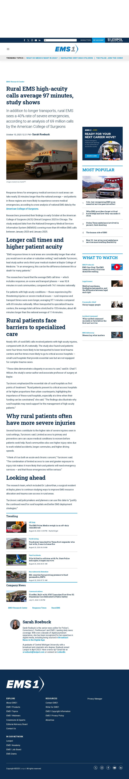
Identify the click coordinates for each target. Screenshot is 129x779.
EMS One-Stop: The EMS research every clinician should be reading (93, 269)
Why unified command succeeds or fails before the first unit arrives (94, 321)
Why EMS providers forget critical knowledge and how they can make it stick (103, 213)
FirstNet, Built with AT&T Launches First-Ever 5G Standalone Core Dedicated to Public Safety (51, 595)
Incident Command (90, 316)
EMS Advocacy (88, 333)
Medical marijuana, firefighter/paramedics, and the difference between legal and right (95, 289)
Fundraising (34, 539)
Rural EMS (56, 608)
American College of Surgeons (22, 208)
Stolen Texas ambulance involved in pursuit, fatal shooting (102, 224)
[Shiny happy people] (117, 304)
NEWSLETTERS (85, 40)
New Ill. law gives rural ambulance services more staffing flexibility (102, 241)
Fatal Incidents (35, 555)
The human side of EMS (96, 233)
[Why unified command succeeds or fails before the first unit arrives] (117, 318)
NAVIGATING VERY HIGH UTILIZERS (77, 58)
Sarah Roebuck (41, 134)
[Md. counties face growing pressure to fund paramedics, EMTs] (16, 576)
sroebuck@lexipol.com (33, 652)
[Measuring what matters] (117, 335)
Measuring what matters (93, 335)
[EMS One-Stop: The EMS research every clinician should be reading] (117, 267)
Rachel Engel (53, 531)
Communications (36, 591)
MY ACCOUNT (98, 40)
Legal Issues (87, 281)
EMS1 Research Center (15, 82)
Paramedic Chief (89, 302)
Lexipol (23, 769)
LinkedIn (61, 652)
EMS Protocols (88, 265)
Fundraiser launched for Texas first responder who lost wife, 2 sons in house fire (52, 543)
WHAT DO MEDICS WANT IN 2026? (42, 58)
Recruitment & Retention (38, 572)
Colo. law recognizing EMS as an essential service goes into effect (100, 203)
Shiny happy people (91, 305)
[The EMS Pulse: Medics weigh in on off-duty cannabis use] (16, 527)
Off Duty (32, 522)
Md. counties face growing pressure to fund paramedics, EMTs (48, 576)
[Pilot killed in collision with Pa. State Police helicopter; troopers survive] (16, 560)
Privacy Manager (94, 699)
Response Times (39, 608)
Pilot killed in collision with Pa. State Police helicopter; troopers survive (49, 559)
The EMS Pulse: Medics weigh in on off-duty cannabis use (49, 526)
